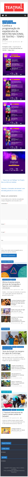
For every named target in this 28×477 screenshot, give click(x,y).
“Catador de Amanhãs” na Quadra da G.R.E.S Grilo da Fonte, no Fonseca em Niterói (18, 367)
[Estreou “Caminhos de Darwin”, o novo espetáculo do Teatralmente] (6, 381)
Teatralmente (20, 347)
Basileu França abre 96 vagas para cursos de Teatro (18, 310)
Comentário (4, 203)
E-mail (3, 232)
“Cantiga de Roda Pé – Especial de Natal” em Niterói (18, 429)
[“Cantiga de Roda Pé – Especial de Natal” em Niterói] (6, 428)
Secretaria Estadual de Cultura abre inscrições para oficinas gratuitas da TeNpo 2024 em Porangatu (18, 302)
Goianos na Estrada (7, 347)
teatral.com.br (17, 41)
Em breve (3, 452)
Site (2, 240)
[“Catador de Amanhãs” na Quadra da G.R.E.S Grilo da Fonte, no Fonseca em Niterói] (6, 365)
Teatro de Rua (20, 409)
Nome (3, 224)
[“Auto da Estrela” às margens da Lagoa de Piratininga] (14, 332)
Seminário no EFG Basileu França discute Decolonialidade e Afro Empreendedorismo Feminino (18, 319)
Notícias (13, 23)
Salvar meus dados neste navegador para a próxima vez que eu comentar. (12, 250)
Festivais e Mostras (7, 409)
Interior (8, 23)
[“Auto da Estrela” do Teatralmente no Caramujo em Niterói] (6, 373)
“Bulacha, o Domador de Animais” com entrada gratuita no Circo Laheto (13, 189)
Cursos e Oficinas (6, 279)
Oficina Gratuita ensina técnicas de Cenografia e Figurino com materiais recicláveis (11, 285)
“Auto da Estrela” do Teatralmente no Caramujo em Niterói (17, 375)
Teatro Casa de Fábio (7, 348)
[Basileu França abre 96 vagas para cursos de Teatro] (6, 309)
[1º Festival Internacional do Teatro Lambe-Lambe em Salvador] (14, 395)
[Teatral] (2, 15)
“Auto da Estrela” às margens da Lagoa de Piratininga (13, 352)
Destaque (5, 21)
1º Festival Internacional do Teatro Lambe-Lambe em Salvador (12, 414)
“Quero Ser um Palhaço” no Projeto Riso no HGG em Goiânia (12, 181)
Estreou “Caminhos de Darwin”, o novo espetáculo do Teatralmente (17, 383)
